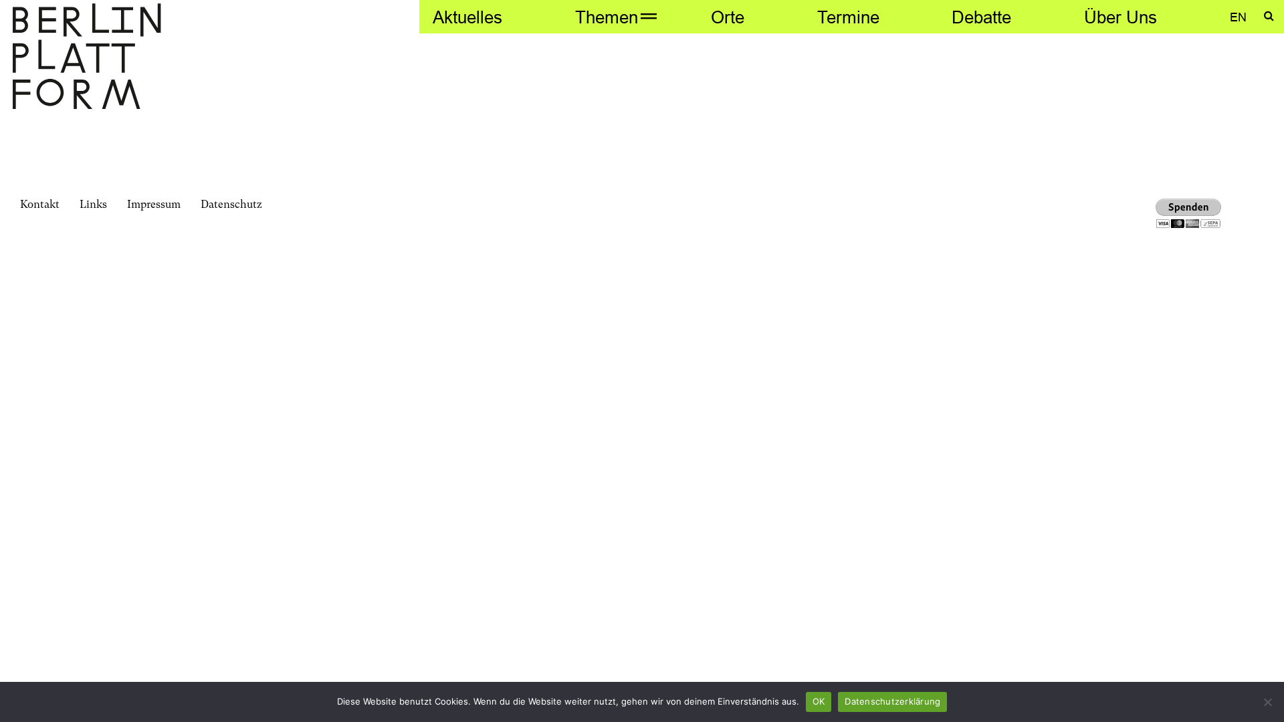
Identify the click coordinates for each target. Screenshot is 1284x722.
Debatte (981, 17)
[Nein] (1267, 702)
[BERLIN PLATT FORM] (87, 57)
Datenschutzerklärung (892, 701)
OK (819, 701)
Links (93, 204)
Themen (606, 17)
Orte (727, 17)
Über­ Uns (1120, 17)
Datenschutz (231, 204)
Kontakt (40, 204)
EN (1238, 17)
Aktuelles (467, 17)
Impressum (154, 204)
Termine (848, 17)
